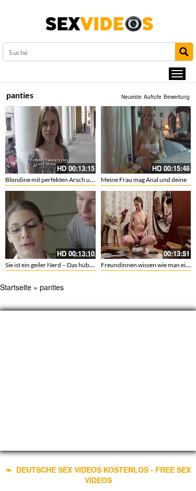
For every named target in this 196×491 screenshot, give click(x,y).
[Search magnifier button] (184, 52)
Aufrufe (153, 96)
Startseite (15, 287)
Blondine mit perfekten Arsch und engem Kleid (68, 180)
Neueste (131, 96)
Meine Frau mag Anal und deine (144, 180)
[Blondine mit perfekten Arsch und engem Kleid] (50, 140)
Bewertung (177, 96)
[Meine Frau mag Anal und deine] (146, 140)
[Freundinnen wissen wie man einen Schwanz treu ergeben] (146, 224)
